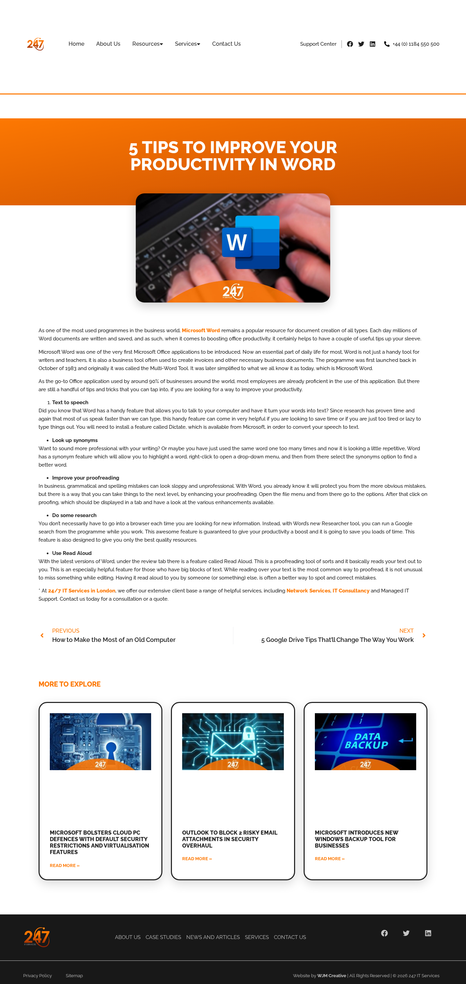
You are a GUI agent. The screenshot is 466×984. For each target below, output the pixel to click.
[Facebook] (350, 44)
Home (76, 44)
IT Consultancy (351, 591)
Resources (146, 44)
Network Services (308, 591)
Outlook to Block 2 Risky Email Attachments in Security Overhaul (229, 839)
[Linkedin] (372, 44)
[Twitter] (361, 44)
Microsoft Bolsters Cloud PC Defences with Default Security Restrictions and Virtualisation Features (99, 842)
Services (186, 44)
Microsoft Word (201, 330)
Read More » (64, 865)
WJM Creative (331, 975)
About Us (108, 44)
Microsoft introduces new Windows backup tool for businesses (356, 839)
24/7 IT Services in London (81, 591)
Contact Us (226, 44)
